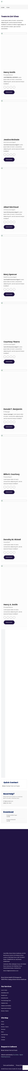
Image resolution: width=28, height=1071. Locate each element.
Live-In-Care (4, 990)
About (2, 1024)
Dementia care (4, 998)
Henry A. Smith (11, 604)
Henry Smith (9, 72)
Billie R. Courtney (12, 474)
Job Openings (4, 1034)
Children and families (6, 1005)
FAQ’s (2, 1032)
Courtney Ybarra (12, 341)
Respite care (4, 995)
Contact (3, 1039)
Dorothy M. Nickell (12, 539)
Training (3, 1037)
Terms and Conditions (8, 1065)
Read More (9, 92)
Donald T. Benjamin (13, 409)
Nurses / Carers (5, 1010)
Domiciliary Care (5, 992)
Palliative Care (4, 1003)
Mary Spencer (10, 274)
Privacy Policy (19, 1065)
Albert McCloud (11, 207)
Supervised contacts (6, 1008)
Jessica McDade (11, 139)
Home (2, 7)
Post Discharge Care (6, 1000)
